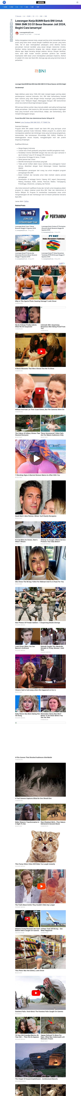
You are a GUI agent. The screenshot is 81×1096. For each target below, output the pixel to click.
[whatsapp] (11, 30)
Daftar (26, 201)
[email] (11, 40)
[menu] (4, 2)
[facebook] (11, 23)
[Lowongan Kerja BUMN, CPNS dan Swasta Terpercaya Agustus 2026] (40, 2)
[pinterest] (11, 37)
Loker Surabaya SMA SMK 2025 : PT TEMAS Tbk (35, 122)
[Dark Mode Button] (77, 2)
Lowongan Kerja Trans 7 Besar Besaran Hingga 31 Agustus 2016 (25, 227)
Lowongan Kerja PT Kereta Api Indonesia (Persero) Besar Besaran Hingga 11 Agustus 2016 (26, 255)
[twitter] (11, 27)
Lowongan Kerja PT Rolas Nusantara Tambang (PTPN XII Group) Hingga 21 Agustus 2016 (53, 255)
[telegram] (11, 33)
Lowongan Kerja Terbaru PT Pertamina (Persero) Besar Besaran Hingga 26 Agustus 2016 (53, 228)
